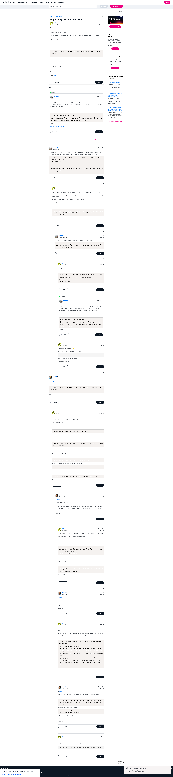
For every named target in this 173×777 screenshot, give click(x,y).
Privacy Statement (6, 774)
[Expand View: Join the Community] (28, 2)
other (55, 75)
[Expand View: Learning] (56, 2)
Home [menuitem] (14, 2)
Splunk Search (68, 11)
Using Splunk (60, 11)
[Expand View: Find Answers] (38, 2)
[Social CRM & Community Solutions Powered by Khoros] (121, 762)
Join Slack (115, 48)
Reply (99, 82)
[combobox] (78, 6)
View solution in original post (57, 126)
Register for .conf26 (115, 26)
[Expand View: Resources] (64, 2)
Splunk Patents (44, 772)
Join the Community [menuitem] (23, 2)
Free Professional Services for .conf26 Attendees (115, 81)
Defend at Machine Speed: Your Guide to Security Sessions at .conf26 (115, 95)
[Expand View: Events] (44, 2)
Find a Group (115, 67)
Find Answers (52, 11)
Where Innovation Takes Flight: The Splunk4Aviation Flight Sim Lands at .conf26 (115, 109)
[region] (20, 773)
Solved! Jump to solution (57, 16)
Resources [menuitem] (61, 2)
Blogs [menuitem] (47, 2)
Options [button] (120, 11)
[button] (102, 16)
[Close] (38, 770)
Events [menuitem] (41, 2)
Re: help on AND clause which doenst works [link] (84, 11)
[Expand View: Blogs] (49, 2)
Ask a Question (116, 6)
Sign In (167, 2)
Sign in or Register (157, 770)
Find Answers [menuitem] (34, 2)
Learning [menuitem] (53, 2)
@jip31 (52, 381)
